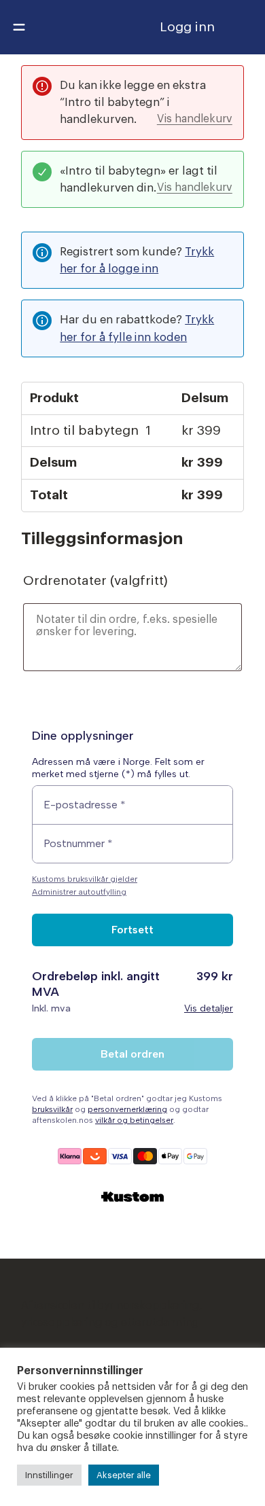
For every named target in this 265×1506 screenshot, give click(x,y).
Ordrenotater (95, 580)
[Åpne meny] (19, 27)
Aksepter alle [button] (123, 1475)
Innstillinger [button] (49, 1475)
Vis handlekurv (194, 118)
